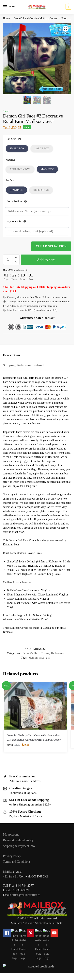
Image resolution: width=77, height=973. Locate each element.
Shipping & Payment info (19, 846)
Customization (14, 201)
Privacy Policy (12, 856)
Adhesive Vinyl (20, 169)
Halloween (57, 653)
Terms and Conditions (16, 861)
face (41, 657)
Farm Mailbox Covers (36, 653)
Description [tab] (11, 355)
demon (33, 657)
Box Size (11, 138)
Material (10, 159)
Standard (16, 189)
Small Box (17, 148)
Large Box (42, 148)
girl (48, 657)
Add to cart (46, 259)
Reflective (41, 189)
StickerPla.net (43, 923)
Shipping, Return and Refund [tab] (23, 365)
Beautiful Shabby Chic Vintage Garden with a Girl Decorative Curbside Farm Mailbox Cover (34, 737)
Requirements (14, 221)
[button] (68, 7)
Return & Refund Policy (18, 840)
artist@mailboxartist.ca (26, 894)
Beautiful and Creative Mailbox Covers (35, 18)
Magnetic (47, 169)
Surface (10, 180)
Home (6, 18)
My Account (11, 834)
